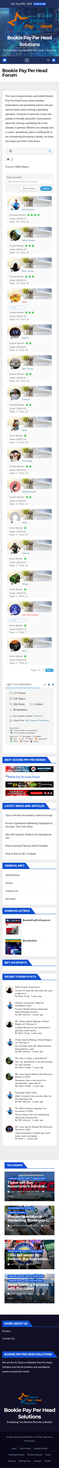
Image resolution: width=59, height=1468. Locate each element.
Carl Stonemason (30, 615)
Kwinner (26, 553)
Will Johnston (28, 209)
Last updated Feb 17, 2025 (25, 1192)
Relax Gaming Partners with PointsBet (26, 846)
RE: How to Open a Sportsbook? (31, 1058)
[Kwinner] (15, 553)
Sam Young (27, 368)
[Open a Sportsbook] (29, 793)
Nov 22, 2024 (17, 1264)
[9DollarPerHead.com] (29, 784)
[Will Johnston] (15, 210)
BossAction (30, 940)
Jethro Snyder (28, 240)
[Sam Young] (15, 369)
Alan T (25, 651)
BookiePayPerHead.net (36, 920)
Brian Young (28, 271)
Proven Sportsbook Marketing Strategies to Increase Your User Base (29, 1220)
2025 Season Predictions (37, 720)
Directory (10, 899)
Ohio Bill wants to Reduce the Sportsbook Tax (29, 1259)
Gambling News (39, 1178)
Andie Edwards (29, 491)
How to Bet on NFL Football (20, 853)
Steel (24, 302)
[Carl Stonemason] (15, 615)
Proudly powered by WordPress (21, 1437)
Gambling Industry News (19, 1178)
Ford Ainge (27, 461)
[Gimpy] (15, 584)
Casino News (37, 1276)
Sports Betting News (17, 1251)
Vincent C (38, 716)
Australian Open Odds (26, 1092)
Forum (9, 883)
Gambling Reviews (16, 1455)
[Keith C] (15, 338)
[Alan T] (15, 651)
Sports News (12, 875)
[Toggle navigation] (27, 60)
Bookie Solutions (35, 1455)
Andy (24, 522)
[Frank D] (15, 399)
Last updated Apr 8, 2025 (24, 1226)
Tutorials (37, 1461)
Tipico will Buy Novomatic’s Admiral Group (28, 815)
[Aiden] (15, 430)
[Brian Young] (15, 271)
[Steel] (15, 302)
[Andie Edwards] (15, 492)
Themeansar (29, 1441)
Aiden (24, 430)
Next (49, 670)
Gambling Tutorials (17, 1212)
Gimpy (25, 584)
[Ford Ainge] (15, 461)
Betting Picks (25, 1461)
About (14, 1448)
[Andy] (15, 523)
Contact (47, 1461)
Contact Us (11, 891)
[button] (48, 60)
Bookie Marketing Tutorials (20, 1208)
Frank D (26, 399)
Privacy (6, 1331)
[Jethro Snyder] (15, 240)
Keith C (25, 338)
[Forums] (8, 159)
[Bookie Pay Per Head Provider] (29, 769)
